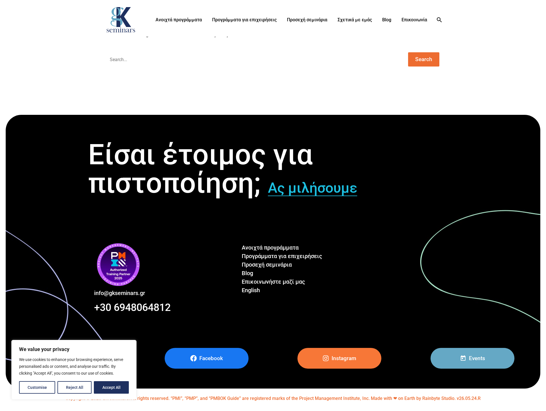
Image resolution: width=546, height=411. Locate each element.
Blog (386, 19)
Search (423, 59)
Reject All (74, 387)
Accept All (111, 387)
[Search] (438, 20)
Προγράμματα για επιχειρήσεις (244, 19)
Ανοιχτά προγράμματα (179, 19)
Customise (37, 387)
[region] (73, 370)
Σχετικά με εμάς (355, 19)
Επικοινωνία (414, 19)
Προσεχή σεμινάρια (307, 19)
